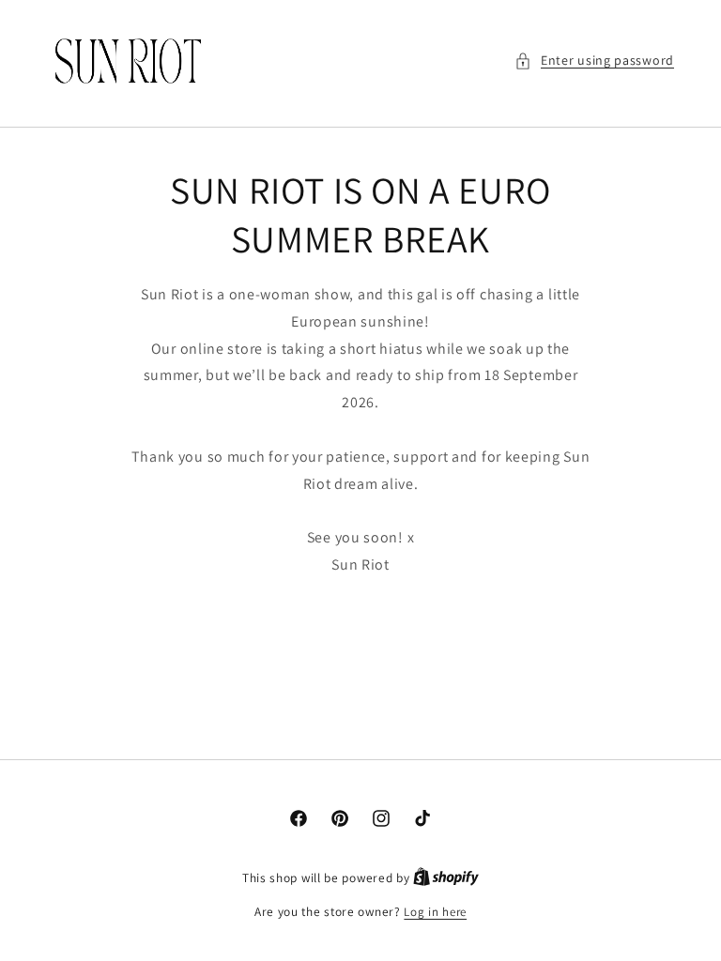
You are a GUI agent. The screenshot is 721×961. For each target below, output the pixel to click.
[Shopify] (446, 878)
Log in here (435, 912)
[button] (594, 60)
